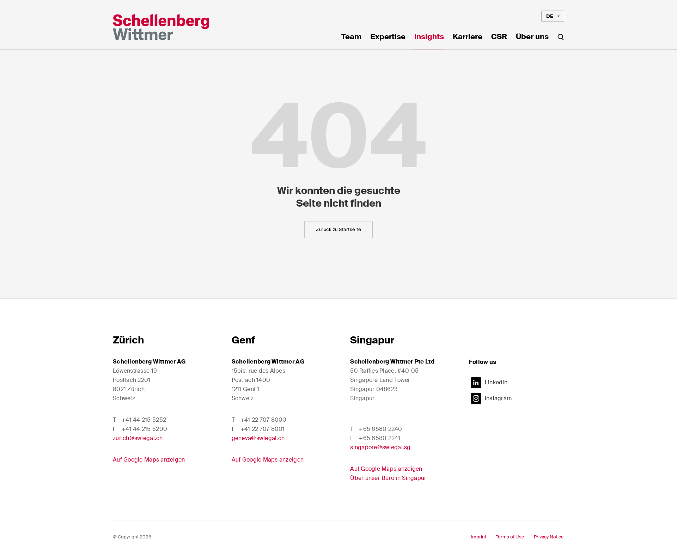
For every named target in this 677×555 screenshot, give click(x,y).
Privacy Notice (549, 537)
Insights (429, 37)
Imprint (478, 537)
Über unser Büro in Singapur (388, 478)
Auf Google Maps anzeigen (149, 459)
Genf (243, 340)
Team (351, 37)
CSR (499, 37)
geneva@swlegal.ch (258, 438)
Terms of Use (510, 537)
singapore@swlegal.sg (380, 447)
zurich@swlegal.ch (138, 438)
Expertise (387, 37)
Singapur (372, 340)
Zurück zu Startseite (338, 229)
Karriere (467, 37)
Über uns (532, 37)
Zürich (128, 340)
